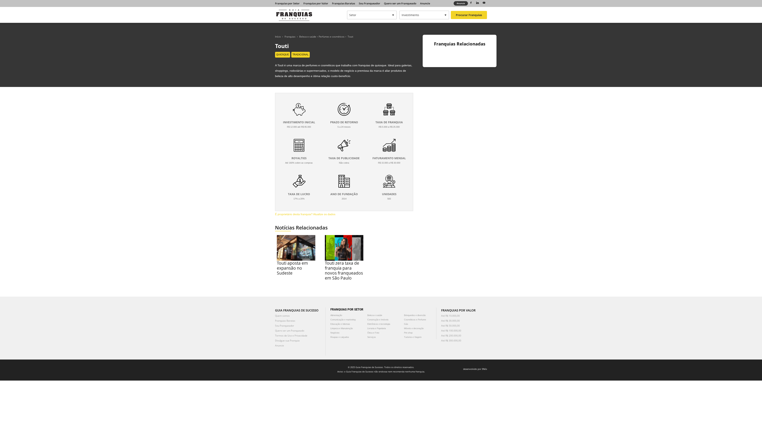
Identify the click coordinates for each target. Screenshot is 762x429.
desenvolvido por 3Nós (475, 368)
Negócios (335, 333)
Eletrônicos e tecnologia (378, 324)
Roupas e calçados (339, 337)
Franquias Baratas (343, 3)
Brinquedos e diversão (415, 315)
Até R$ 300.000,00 (451, 340)
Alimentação (336, 315)
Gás (406, 324)
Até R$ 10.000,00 (450, 315)
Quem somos (282, 315)
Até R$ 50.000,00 (450, 325)
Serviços (371, 337)
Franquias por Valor (315, 3)
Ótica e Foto (373, 333)
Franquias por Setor (287, 3)
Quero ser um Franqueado (400, 3)
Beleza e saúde (307, 36)
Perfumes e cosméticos (331, 36)
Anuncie (425, 3)
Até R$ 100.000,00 (451, 330)
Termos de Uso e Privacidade (291, 335)
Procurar (469, 15)
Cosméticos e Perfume (415, 319)
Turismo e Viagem (412, 337)
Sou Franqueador (369, 3)
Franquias (290, 36)
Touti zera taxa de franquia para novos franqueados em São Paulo (344, 270)
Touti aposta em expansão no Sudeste (292, 268)
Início (278, 36)
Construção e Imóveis (378, 319)
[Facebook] (471, 3)
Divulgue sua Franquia (287, 340)
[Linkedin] (477, 3)
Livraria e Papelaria (376, 328)
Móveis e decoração (414, 328)
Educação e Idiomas (340, 324)
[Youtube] (484, 3)
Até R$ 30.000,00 (450, 320)
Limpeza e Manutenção (341, 328)
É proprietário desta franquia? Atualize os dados (305, 214)
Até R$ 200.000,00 (451, 335)
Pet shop (408, 333)
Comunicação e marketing (343, 319)
